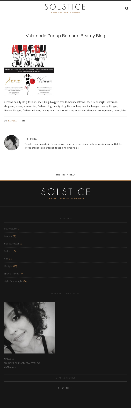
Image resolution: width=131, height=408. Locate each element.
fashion (8, 251)
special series (11, 273)
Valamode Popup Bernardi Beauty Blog (65, 35)
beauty (8, 236)
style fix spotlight (13, 281)
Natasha (12, 120)
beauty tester (11, 243)
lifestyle (8, 266)
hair (6, 258)
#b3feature (10, 228)
